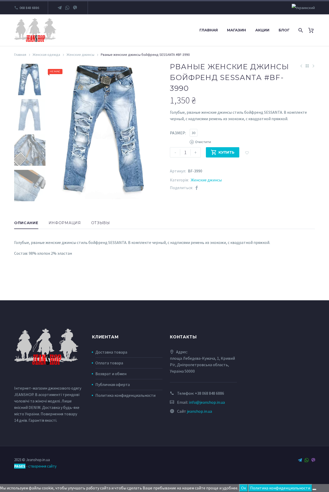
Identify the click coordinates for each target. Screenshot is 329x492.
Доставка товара (111, 352)
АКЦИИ (262, 30)
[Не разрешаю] (314, 489)
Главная (208, 30)
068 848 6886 (29, 7)
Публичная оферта (112, 384)
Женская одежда (46, 54)
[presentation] (55, 131)
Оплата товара (109, 362)
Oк (243, 487)
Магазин (236, 30)
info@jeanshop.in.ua (207, 402)
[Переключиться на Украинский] (303, 8)
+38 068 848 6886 (209, 393)
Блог (284, 30)
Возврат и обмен (110, 373)
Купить (222, 152)
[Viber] (75, 8)
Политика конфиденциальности (125, 395)
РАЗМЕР (177, 132)
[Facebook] (196, 187)
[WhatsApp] (67, 8)
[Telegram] (59, 8)
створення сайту (42, 466)
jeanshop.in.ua (199, 411)
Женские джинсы (80, 54)
